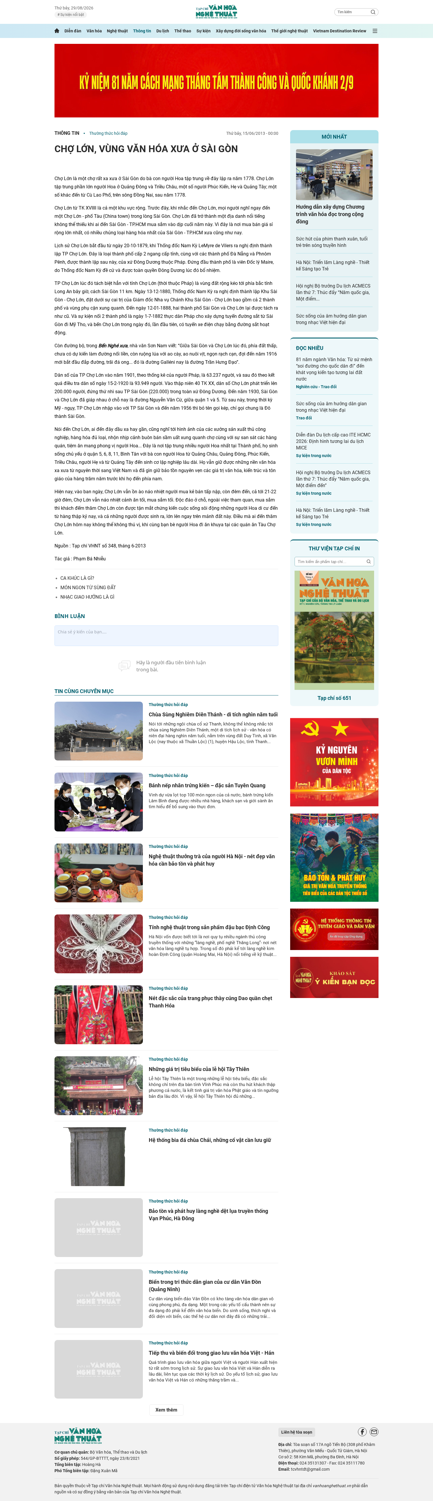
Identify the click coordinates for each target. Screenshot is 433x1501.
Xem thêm (166, 1410)
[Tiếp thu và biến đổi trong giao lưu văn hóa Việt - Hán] (98, 1369)
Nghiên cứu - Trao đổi (316, 386)
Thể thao (182, 31)
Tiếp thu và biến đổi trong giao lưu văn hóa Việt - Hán (211, 1353)
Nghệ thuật (117, 31)
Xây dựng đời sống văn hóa (241, 31)
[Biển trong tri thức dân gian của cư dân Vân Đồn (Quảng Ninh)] (98, 1298)
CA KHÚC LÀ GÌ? (77, 578)
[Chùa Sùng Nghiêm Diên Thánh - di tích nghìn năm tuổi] (98, 731)
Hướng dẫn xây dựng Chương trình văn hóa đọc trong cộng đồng (330, 214)
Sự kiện (203, 31)
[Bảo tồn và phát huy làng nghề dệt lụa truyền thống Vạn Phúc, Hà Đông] (98, 1227)
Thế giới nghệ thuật (289, 31)
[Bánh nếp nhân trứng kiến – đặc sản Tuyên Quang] (98, 802)
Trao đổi (304, 418)
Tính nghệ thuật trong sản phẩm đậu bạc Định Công (209, 927)
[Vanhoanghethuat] (56, 31)
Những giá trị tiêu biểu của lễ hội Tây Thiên (199, 1069)
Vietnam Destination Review (339, 31)
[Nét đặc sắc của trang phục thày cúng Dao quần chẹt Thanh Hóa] (98, 1014)
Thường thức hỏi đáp (108, 133)
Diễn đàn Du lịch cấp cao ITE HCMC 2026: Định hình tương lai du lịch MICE (333, 441)
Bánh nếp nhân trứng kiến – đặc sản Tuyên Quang (207, 785)
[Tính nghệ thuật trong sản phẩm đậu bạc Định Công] (98, 943)
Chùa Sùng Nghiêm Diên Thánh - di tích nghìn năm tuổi (213, 714)
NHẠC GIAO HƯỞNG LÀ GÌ (87, 597)
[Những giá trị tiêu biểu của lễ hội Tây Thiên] (98, 1085)
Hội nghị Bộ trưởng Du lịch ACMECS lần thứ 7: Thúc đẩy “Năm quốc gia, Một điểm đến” (333, 479)
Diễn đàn (73, 31)
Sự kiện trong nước (313, 455)
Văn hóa (94, 31)
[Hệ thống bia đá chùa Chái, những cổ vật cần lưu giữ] (98, 1156)
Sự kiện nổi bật (72, 15)
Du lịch (162, 31)
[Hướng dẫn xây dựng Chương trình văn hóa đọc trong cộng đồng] (334, 174)
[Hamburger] (375, 30)
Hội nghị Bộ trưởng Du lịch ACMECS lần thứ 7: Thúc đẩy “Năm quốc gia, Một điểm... (333, 292)
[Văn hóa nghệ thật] (78, 1442)
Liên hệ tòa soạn (296, 1432)
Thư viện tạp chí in (334, 548)
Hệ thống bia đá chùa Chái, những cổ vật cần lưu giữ (210, 1140)
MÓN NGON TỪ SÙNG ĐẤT (88, 587)
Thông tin (142, 31)
